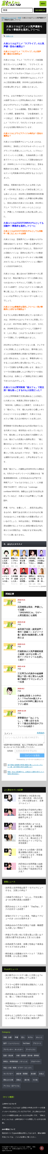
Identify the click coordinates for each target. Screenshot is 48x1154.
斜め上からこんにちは (9, 18)
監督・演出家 (8, 1055)
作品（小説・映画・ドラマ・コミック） (17, 1068)
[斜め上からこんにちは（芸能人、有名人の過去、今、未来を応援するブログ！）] (11, 3)
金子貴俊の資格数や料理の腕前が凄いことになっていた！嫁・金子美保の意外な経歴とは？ (25, 766)
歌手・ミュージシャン (11, 1043)
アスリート (37, 1043)
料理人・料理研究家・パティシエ (15, 1061)
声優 (19, 18)
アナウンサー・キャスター (13, 1049)
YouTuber (26, 1043)
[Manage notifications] (42, 1148)
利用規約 (40, 733)
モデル (30, 1037)
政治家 (33, 1074)
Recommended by (34, 586)
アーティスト (31, 1049)
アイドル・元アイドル (11, 1086)
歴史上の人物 (8, 1080)
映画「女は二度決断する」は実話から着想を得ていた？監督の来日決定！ (26, 773)
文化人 (41, 1074)
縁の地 (27, 1080)
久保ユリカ (9, 36)
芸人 (23, 1037)
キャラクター (8, 1074)
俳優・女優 (7, 1037)
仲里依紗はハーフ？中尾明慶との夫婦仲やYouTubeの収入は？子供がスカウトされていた (24, 1006)
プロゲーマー (35, 1061)
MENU (43, 3)
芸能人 (18, 1080)
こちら (17, 1137)
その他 (35, 1080)
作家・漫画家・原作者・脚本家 (27, 1055)
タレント (39, 1037)
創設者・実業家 (22, 1074)
